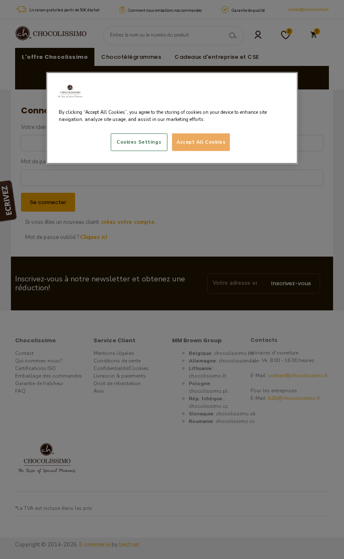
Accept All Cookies (201, 141)
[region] (172, 118)
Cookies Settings (139, 141)
